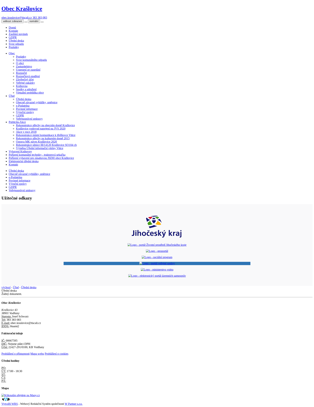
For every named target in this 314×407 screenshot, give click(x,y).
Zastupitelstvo (24, 66)
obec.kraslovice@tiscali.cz (16, 17)
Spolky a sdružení (26, 89)
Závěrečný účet (25, 79)
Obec (12, 53)
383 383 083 (40, 17)
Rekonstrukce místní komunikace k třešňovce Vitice (45, 135)
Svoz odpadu (16, 43)
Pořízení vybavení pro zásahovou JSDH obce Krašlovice (41, 158)
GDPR (13, 37)
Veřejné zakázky (25, 82)
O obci (20, 63)
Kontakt (13, 30)
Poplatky (14, 47)
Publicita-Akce (17, 122)
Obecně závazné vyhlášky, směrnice (36, 102)
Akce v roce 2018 (26, 131)
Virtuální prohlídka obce (30, 92)
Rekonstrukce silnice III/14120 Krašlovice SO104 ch (46, 144)
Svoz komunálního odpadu (31, 59)
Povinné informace (27, 108)
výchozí (6, 287)
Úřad (12, 95)
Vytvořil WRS (9, 403)
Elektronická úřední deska (24, 161)
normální (34, 21)
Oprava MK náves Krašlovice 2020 (36, 141)
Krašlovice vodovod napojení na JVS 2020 (40, 128)
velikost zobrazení (12, 21)
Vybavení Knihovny (20, 151)
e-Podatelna (22, 105)
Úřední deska (16, 40)
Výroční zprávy (25, 112)
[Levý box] (157, 238)
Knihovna (21, 86)
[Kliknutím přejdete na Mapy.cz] (20, 395)
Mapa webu (37, 353)
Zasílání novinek (18, 34)
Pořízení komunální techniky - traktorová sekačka (37, 154)
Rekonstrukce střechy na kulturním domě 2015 (43, 138)
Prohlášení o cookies (56, 353)
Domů (12, 27)
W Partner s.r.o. (73, 403)
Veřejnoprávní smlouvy (29, 118)
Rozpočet (21, 72)
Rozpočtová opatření (28, 76)
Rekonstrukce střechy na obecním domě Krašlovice (45, 125)
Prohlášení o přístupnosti (15, 353)
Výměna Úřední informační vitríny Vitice (39, 148)
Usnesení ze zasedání (28, 69)
